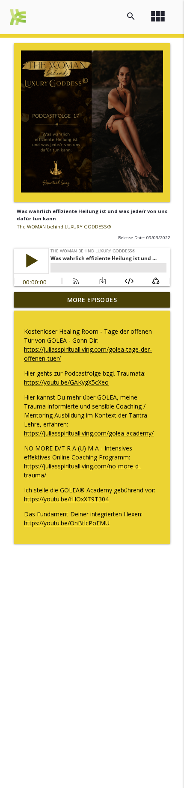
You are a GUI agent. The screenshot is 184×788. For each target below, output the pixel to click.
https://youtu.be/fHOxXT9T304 (66, 499)
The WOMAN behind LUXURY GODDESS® (64, 226)
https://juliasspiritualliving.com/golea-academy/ (89, 433)
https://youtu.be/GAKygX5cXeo (66, 382)
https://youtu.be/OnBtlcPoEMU (67, 523)
